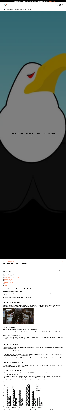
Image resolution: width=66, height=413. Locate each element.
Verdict (5, 285)
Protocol (27, 5)
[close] (64, 1)
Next (62, 261)
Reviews (32, 5)
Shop (21, 5)
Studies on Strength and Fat (9, 282)
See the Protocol (52, 1)
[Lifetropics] (8, 5)
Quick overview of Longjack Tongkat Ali (11, 277)
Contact (47, 5)
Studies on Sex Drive (8, 280)
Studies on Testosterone (8, 279)
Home (4, 9)
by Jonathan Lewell (6, 267)
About (40, 5)
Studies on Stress (7, 283)
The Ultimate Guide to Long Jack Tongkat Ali (23, 9)
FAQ (44, 5)
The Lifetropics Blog (10, 9)
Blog (36, 5)
